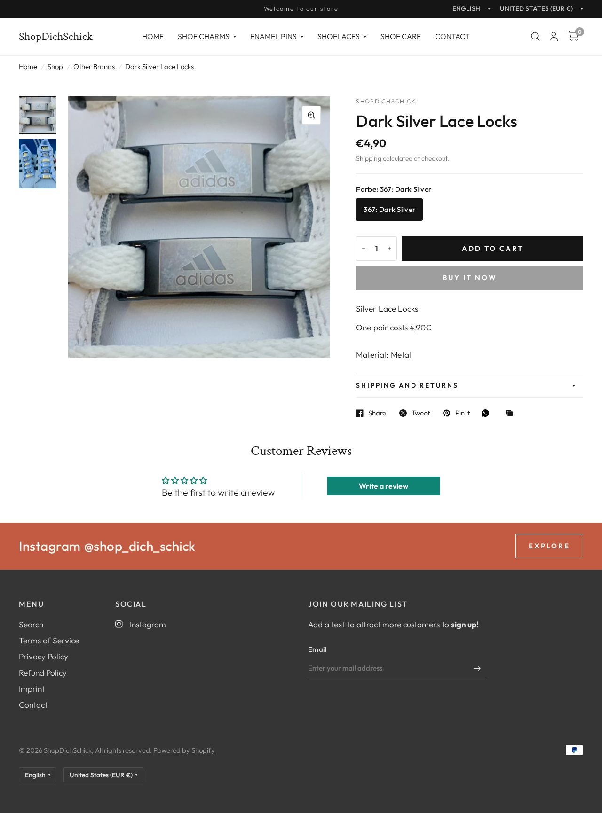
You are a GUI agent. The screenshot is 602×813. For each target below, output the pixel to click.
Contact (452, 36)
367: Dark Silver (389, 209)
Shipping (368, 158)
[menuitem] (153, 36)
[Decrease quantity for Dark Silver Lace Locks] (363, 248)
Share (377, 413)
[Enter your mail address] (477, 668)
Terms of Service (49, 640)
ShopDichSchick (56, 36)
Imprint (32, 689)
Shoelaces (338, 36)
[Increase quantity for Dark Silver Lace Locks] (389, 248)
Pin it (462, 413)
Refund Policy (43, 673)
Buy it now (470, 277)
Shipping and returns (407, 385)
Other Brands (94, 66)
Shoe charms (204, 36)
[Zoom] (311, 115)
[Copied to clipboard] (512, 413)
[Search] (535, 36)
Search (31, 624)
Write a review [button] (383, 486)
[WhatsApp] (488, 413)
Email (317, 649)
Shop (55, 66)
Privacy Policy (43, 656)
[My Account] (554, 36)
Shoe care (400, 36)
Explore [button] (549, 545)
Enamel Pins (273, 36)
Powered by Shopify (184, 750)
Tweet (421, 413)
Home (153, 36)
